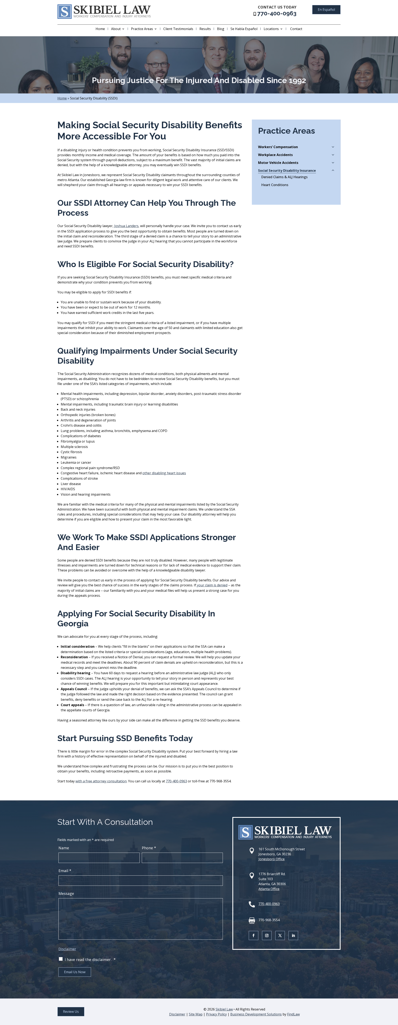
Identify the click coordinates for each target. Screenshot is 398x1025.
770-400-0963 (276, 13)
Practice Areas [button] (142, 29)
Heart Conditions (274, 185)
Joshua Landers (126, 226)
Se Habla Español (244, 29)
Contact (296, 29)
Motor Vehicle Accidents (278, 162)
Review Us (71, 1011)
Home (100, 29)
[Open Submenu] (333, 147)
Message (66, 893)
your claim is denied (211, 585)
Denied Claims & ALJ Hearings (284, 177)
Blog (220, 29)
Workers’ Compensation (278, 147)
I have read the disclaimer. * (90, 959)
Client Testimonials (178, 29)
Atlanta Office (268, 889)
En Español (326, 9)
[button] (394, 995)
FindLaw (293, 1014)
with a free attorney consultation (101, 781)
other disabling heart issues (164, 473)
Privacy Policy (216, 1014)
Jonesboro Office (271, 859)
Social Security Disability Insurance (287, 170)
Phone (149, 847)
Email (64, 870)
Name (63, 847)
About (116, 29)
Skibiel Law (224, 1009)
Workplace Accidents (275, 154)
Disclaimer (67, 948)
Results (205, 29)
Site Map (196, 1014)
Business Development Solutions (256, 1014)
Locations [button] (271, 29)
